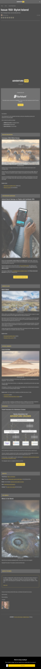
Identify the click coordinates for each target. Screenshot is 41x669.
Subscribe (23, 665)
